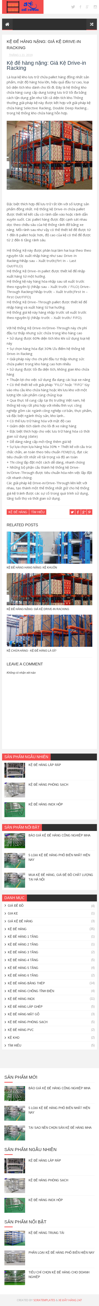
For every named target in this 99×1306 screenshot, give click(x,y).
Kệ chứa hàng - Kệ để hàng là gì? (31, 650)
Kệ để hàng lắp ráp (45, 765)
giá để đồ (15, 905)
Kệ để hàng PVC (21, 1030)
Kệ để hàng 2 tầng (23, 944)
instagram (95, 7)
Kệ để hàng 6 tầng (23, 975)
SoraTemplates (44, 1300)
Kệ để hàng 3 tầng (23, 952)
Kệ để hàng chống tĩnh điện (31, 991)
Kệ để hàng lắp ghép (25, 1006)
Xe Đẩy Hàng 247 (70, 1300)
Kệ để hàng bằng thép (26, 983)
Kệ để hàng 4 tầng (23, 960)
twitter (73, 7)
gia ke (13, 913)
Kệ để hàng (18, 512)
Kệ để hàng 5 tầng (23, 968)
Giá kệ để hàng (20, 921)
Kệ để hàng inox (21, 999)
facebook (80, 7)
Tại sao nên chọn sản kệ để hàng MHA (60, 1127)
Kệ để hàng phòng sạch (48, 784)
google (87, 7)
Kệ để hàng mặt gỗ (23, 1014)
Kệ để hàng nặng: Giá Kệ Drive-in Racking (38, 609)
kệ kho (13, 1037)
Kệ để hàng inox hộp (46, 804)
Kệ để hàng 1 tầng (23, 936)
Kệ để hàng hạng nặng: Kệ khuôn (32, 567)
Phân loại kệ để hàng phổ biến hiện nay (62, 1252)
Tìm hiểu (37, 512)
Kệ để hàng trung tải (46, 1233)
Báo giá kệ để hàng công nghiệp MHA (59, 835)
